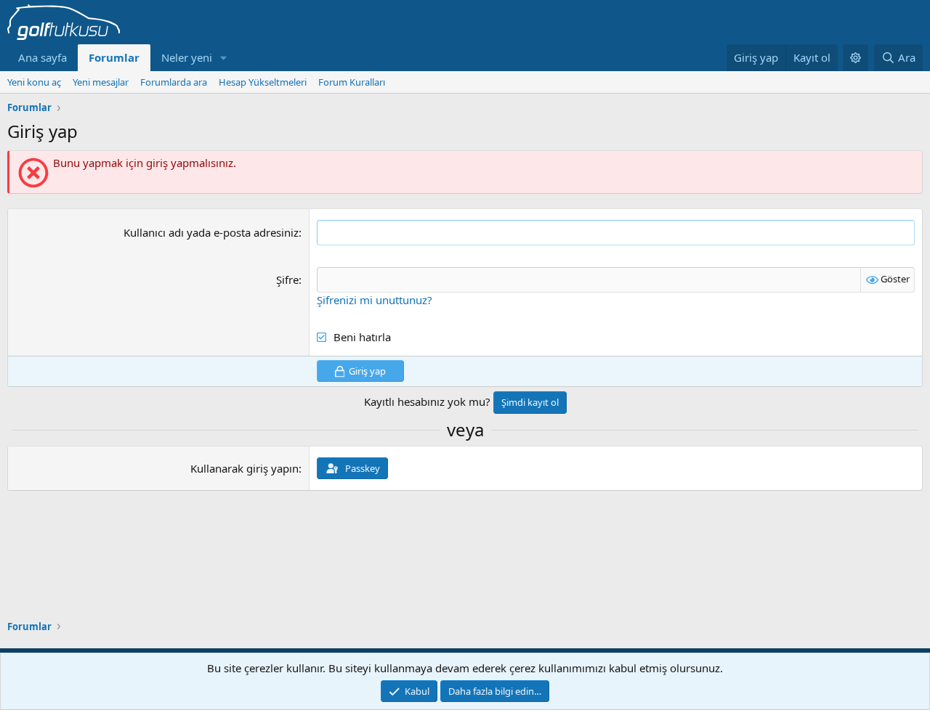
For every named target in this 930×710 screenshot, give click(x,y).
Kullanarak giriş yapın (244, 468)
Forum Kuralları (351, 82)
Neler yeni (186, 57)
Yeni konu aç (34, 82)
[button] (224, 57)
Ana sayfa (42, 57)
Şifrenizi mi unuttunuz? (374, 300)
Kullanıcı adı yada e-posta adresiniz (211, 232)
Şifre (287, 279)
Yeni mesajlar (101, 82)
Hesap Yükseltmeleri (263, 82)
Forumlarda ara (173, 82)
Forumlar (114, 57)
